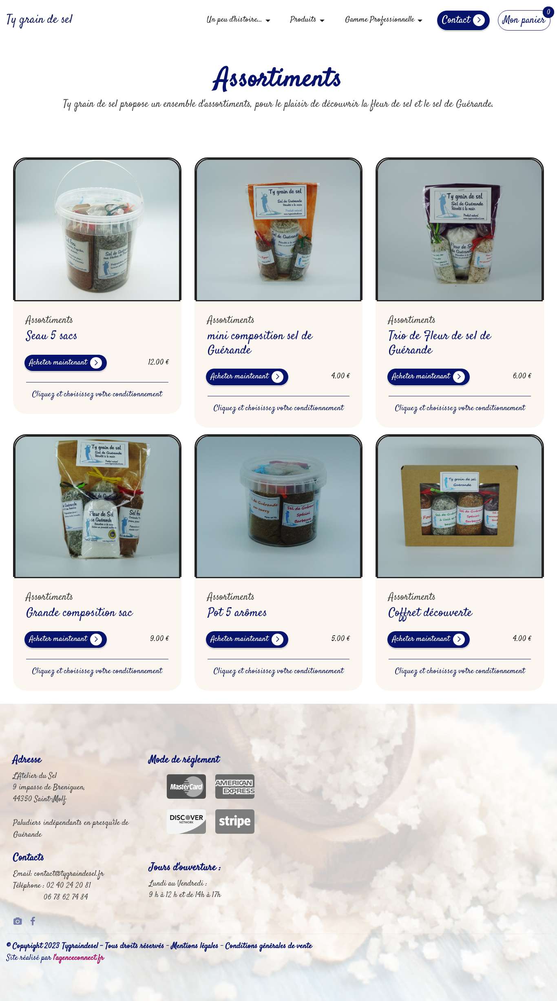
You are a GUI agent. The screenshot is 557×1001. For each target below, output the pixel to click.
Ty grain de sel (40, 20)
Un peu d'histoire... (234, 19)
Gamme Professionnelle (379, 19)
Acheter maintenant (58, 362)
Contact (456, 20)
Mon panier (524, 20)
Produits (303, 19)
